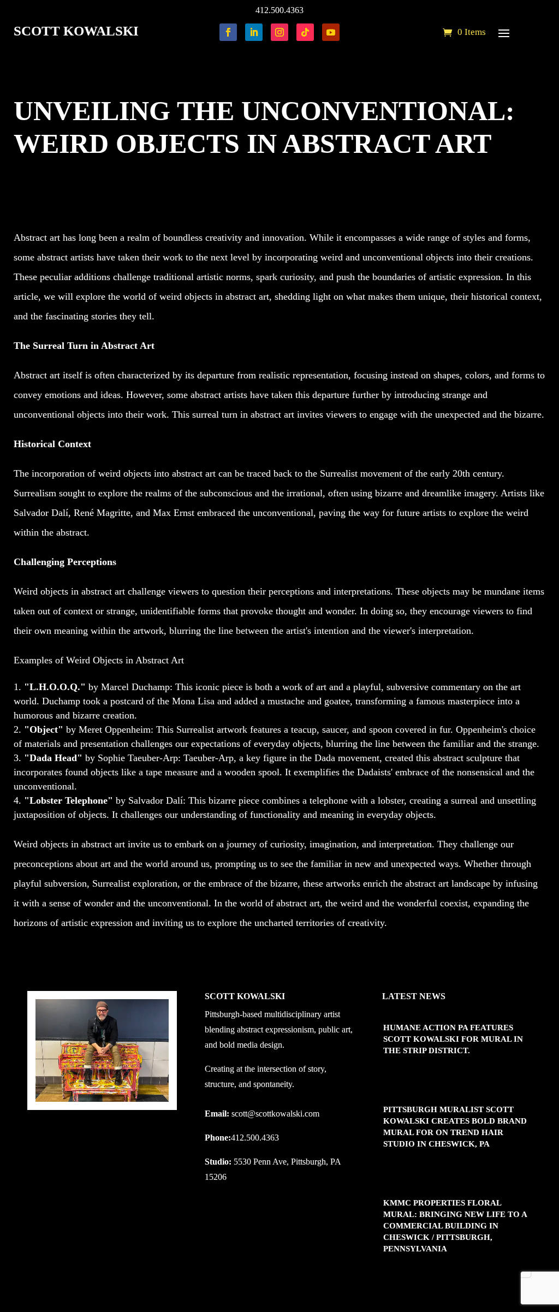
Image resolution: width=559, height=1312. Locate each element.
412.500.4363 (279, 10)
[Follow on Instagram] (279, 32)
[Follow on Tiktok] (305, 32)
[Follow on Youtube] (331, 32)
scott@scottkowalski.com (275, 1113)
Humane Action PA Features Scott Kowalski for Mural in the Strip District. (453, 1039)
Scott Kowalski (56, 175)
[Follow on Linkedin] (254, 32)
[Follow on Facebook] (228, 32)
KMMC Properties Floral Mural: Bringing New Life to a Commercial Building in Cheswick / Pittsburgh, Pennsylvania (455, 1225)
